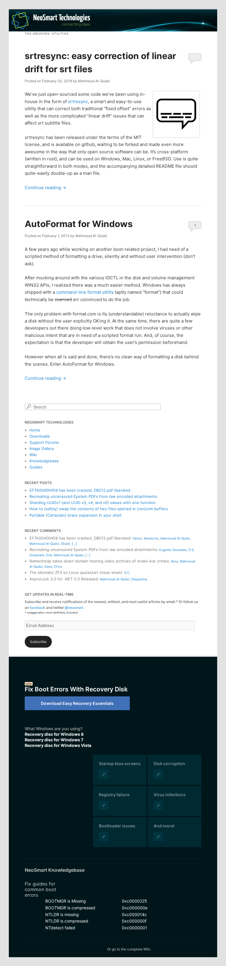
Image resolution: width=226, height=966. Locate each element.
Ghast (65, 544)
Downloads (39, 436)
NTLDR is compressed (66, 920)
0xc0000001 (134, 927)
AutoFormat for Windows (79, 224)
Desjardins (139, 579)
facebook (37, 607)
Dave (48, 567)
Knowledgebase (44, 460)
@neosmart (74, 607)
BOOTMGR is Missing (65, 900)
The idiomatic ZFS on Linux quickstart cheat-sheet (75, 572)
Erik (49, 555)
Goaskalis (36, 555)
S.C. (127, 573)
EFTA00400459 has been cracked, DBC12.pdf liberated (79, 490)
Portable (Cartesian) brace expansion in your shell (75, 515)
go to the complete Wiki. (131, 949)
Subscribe (38, 641)
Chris (58, 567)
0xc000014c (134, 914)
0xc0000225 (134, 900)
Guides (35, 467)
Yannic (137, 538)
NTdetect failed (60, 927)
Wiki (33, 454)
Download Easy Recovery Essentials (77, 703)
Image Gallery (41, 448)
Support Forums (44, 442)
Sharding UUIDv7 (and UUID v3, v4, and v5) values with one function (92, 502)
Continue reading (45, 187)
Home (34, 430)
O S (191, 550)
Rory (174, 561)
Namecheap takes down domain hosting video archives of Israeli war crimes (99, 561)
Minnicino (151, 538)
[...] (74, 544)
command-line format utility (85, 292)
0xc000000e (134, 907)
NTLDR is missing (62, 914)
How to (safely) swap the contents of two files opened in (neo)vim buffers (98, 508)
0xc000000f (134, 920)
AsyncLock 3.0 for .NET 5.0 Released (63, 579)
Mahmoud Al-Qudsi (175, 538)
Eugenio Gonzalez (173, 550)
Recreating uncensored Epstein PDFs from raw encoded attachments (93, 496)
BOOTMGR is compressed (70, 907)
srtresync (78, 101)
